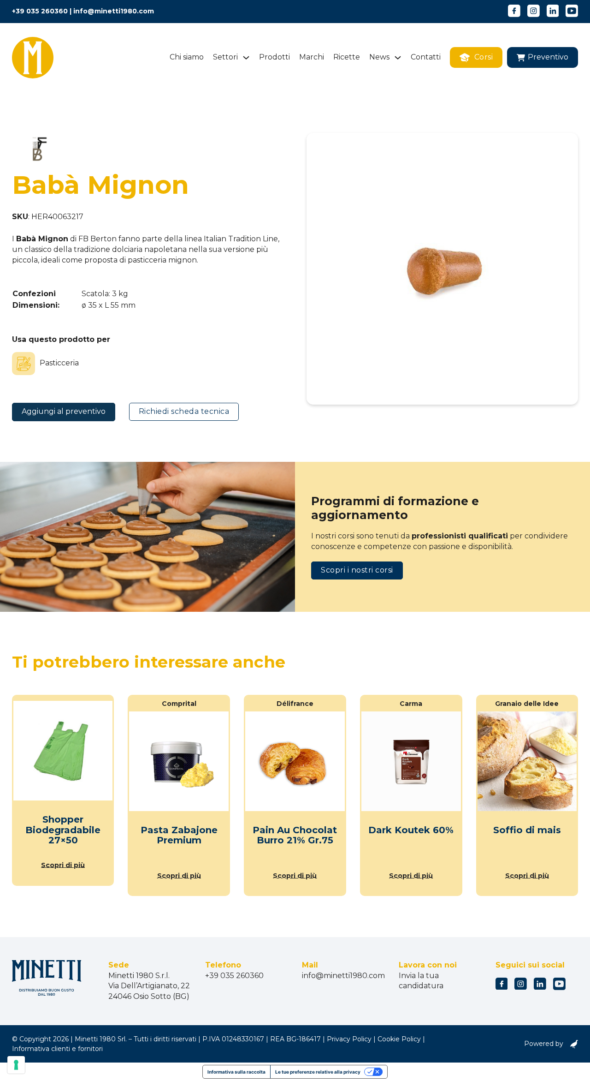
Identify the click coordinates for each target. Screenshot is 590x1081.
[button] (542, 57)
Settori (225, 57)
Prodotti (274, 57)
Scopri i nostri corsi (357, 570)
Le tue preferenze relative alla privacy (317, 1072)
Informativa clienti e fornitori (57, 1049)
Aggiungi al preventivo (64, 411)
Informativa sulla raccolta (236, 1072)
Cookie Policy (399, 1039)
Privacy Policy (349, 1039)
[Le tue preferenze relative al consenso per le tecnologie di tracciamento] (16, 1065)
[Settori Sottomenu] (246, 57)
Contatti (426, 57)
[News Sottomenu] (397, 57)
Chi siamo (187, 57)
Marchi (311, 57)
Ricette (346, 57)
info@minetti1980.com (113, 11)
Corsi (483, 57)
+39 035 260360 (40, 11)
